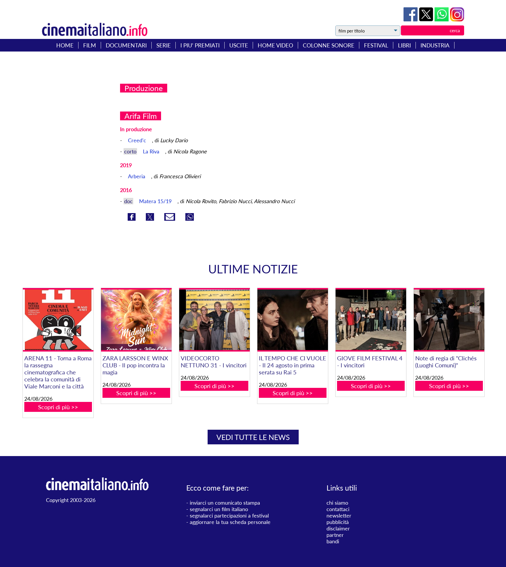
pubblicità (337, 522)
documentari (126, 45)
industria (434, 45)
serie (163, 45)
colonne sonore (328, 45)
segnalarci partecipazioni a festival (229, 515)
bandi (332, 541)
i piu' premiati (200, 45)
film (89, 45)
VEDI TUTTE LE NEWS (253, 437)
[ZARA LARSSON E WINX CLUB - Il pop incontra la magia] (136, 320)
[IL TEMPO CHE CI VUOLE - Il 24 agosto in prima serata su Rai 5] (292, 320)
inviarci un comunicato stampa (225, 502)
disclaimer (338, 528)
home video (275, 45)
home (64, 45)
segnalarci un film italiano (219, 509)
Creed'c (138, 140)
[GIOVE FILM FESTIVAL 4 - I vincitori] (371, 320)
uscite (238, 45)
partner (335, 535)
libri (404, 45)
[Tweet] (427, 19)
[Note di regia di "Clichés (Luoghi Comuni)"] (449, 320)
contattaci (337, 509)
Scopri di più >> (58, 406)
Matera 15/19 (156, 201)
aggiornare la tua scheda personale (230, 522)
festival (376, 45)
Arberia (137, 176)
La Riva (152, 151)
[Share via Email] (170, 218)
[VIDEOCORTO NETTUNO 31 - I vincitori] (214, 320)
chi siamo (337, 502)
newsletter (338, 515)
